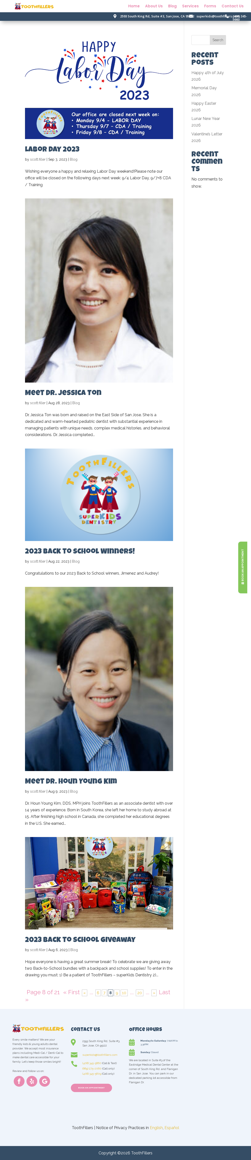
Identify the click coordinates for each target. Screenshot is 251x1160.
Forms (210, 6)
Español (171, 1127)
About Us (154, 6)
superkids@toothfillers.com (218, 16)
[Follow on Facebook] (19, 1081)
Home (134, 6)
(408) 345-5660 (240, 18)
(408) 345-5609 (91, 1073)
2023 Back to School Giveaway (80, 940)
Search (218, 40)
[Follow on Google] (44, 1081)
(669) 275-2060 (91, 1068)
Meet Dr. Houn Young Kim (71, 782)
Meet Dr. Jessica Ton (63, 393)
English (156, 1127)
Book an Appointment (91, 1087)
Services (190, 6)
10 (124, 993)
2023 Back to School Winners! (80, 552)
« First (71, 992)
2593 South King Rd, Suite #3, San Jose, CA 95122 (157, 16)
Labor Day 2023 (52, 150)
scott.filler (38, 159)
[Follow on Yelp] (31, 1081)
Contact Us (233, 6)
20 (139, 993)
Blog (172, 6)
